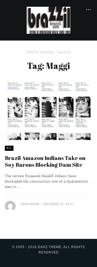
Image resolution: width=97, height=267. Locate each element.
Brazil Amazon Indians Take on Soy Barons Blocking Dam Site (45, 161)
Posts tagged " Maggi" (49, 52)
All (9, 148)
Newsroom (30, 204)
